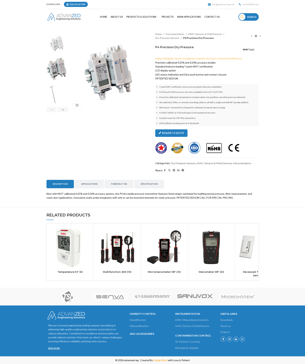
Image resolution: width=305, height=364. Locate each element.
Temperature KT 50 (70, 272)
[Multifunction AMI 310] (117, 247)
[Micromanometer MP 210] (164, 247)
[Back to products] (256, 36)
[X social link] (169, 170)
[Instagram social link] (229, 339)
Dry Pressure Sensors (167, 37)
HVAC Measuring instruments (192, 319)
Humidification (138, 319)
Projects (225, 331)
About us (225, 325)
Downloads (226, 319)
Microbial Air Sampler (186, 347)
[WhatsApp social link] (242, 339)
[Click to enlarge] (77, 105)
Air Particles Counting (187, 341)
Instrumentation (175, 34)
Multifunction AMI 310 (117, 272)
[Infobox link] (221, 4)
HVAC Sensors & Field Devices (205, 34)
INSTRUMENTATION (187, 313)
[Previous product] (251, 36)
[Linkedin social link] (178, 170)
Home (158, 34)
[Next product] (260, 36)
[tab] (60, 184)
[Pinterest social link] (174, 170)
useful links (228, 313)
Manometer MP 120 (211, 272)
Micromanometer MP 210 (164, 272)
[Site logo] (63, 16)
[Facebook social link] (165, 170)
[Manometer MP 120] (211, 247)
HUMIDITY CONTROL (143, 313)
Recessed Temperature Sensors (258, 273)
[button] (51, 109)
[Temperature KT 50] (70, 247)
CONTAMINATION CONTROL (193, 335)
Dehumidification (139, 325)
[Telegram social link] (183, 170)
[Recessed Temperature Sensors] (258, 247)
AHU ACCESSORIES (142, 333)
